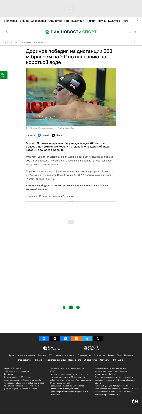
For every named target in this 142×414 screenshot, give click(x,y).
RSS (114, 360)
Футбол (12, 355)
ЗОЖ (51, 355)
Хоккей (59, 355)
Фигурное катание (26, 355)
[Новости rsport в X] (98, 338)
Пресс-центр (74, 360)
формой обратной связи (106, 394)
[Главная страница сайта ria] (61, 32)
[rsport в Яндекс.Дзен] (55, 338)
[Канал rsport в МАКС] (44, 338)
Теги (119, 355)
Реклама (38, 360)
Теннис (111, 355)
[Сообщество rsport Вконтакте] (65, 338)
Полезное (128, 355)
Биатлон (42, 355)
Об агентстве (90, 360)
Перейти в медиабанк (66, 128)
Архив (121, 360)
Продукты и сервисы (55, 360)
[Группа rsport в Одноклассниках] (76, 338)
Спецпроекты (24, 360)
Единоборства (84, 355)
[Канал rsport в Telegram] (87, 338)
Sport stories (99, 355)
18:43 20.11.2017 (12, 42)
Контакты (104, 360)
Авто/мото (70, 355)
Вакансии (8, 374)
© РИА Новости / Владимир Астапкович (41, 128)
